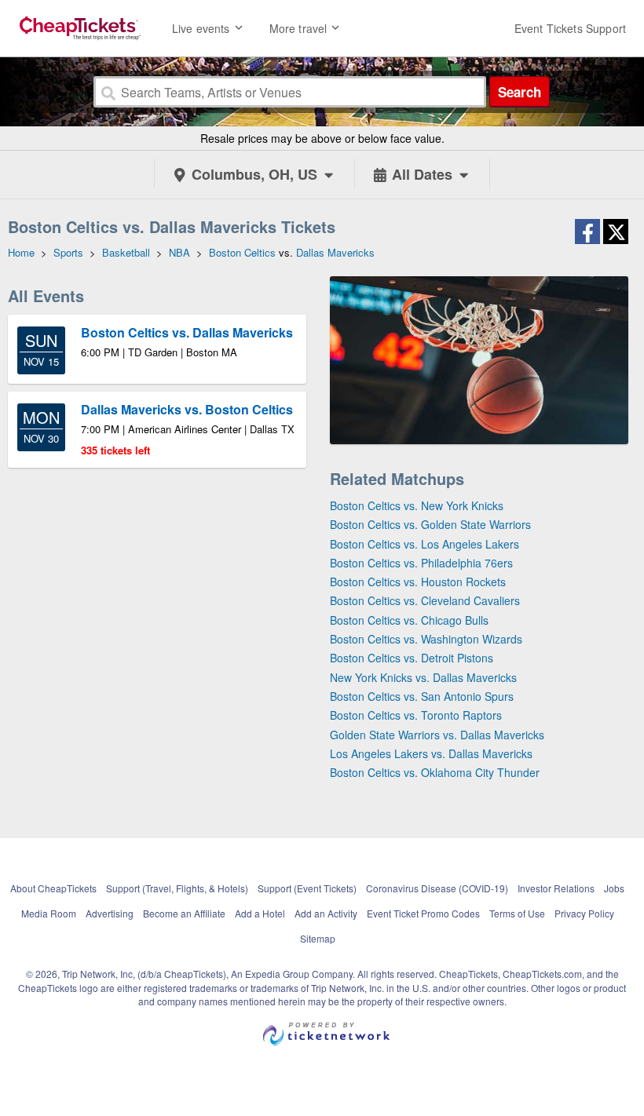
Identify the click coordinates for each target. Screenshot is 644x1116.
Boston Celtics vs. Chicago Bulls (409, 620)
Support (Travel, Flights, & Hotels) (177, 888)
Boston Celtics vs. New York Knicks (416, 505)
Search (519, 91)
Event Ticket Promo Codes (423, 913)
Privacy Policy (584, 913)
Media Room (48, 913)
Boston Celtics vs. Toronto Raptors (416, 715)
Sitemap (317, 938)
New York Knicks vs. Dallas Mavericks (423, 677)
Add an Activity (326, 913)
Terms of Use (517, 913)
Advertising (110, 913)
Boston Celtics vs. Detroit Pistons (411, 658)
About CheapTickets (53, 888)
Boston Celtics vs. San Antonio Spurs (422, 696)
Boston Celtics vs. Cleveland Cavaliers (425, 600)
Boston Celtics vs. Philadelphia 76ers (421, 563)
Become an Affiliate (184, 913)
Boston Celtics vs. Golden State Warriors (430, 524)
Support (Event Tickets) (307, 888)
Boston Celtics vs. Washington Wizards (426, 639)
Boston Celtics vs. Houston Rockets (418, 581)
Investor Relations (556, 888)
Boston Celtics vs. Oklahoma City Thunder (435, 772)
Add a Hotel (260, 913)
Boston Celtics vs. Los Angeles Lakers (424, 544)
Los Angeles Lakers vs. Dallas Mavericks (431, 753)
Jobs (614, 888)
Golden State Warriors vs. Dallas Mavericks (437, 734)
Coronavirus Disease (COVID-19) (437, 888)
